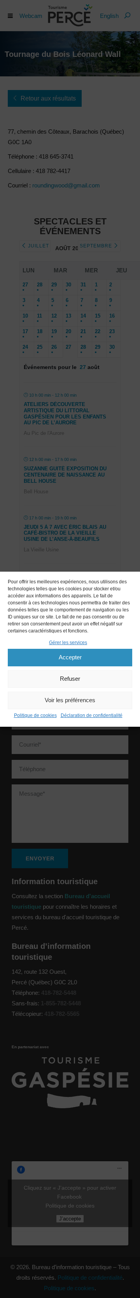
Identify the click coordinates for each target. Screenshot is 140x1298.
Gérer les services (68, 642)
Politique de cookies (35, 715)
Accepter (70, 657)
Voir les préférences (70, 700)
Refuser (70, 678)
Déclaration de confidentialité (91, 715)
